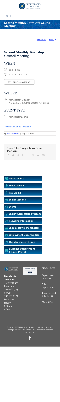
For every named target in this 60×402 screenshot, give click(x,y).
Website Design (25, 330)
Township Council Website (17, 126)
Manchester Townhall (19, 99)
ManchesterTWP (13, 133)
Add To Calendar (21, 82)
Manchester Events (18, 116)
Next (51, 39)
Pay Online (47, 301)
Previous (41, 39)
